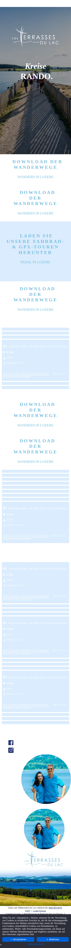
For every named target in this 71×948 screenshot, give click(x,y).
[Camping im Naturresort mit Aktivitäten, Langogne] (11, 750)
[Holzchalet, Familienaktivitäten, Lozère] (11, 742)
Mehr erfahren (35, 944)
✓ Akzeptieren (18, 939)
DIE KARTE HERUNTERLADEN (26, 373)
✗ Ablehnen (52, 939)
